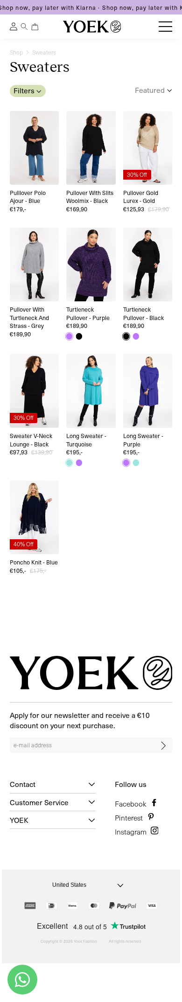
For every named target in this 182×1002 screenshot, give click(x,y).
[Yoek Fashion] (92, 27)
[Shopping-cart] (35, 27)
